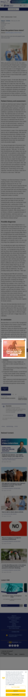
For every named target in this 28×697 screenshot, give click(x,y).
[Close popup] (25, 340)
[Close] (25, 672)
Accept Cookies (15, 694)
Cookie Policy (11, 684)
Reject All (16, 690)
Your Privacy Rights (15, 687)
